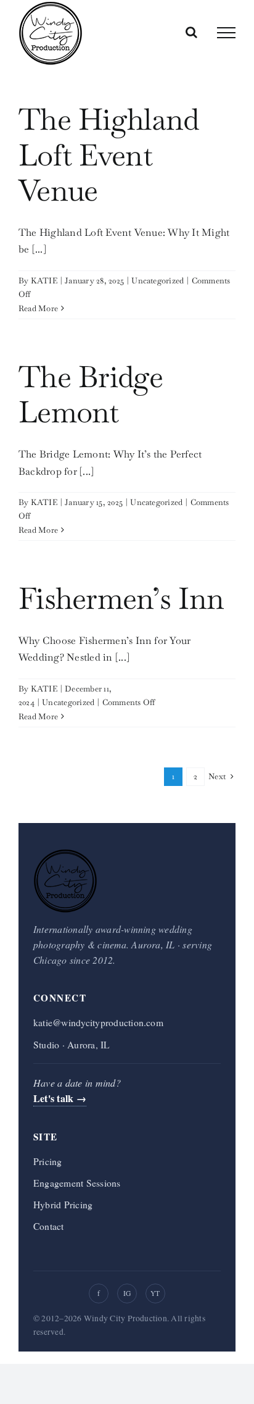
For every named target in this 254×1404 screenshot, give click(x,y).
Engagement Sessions (77, 1182)
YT (155, 1293)
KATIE (44, 280)
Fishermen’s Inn (121, 598)
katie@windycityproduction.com (98, 1022)
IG (127, 1293)
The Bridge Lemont (90, 394)
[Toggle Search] (191, 32)
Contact (48, 1225)
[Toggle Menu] (226, 32)
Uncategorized (157, 280)
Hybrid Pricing (62, 1204)
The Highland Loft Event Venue (108, 154)
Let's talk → (59, 1098)
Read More (38, 308)
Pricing (47, 1161)
